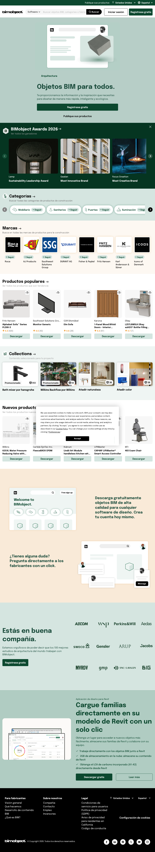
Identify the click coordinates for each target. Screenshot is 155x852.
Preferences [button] (54, 432)
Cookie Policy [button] (62, 429)
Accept (77, 438)
